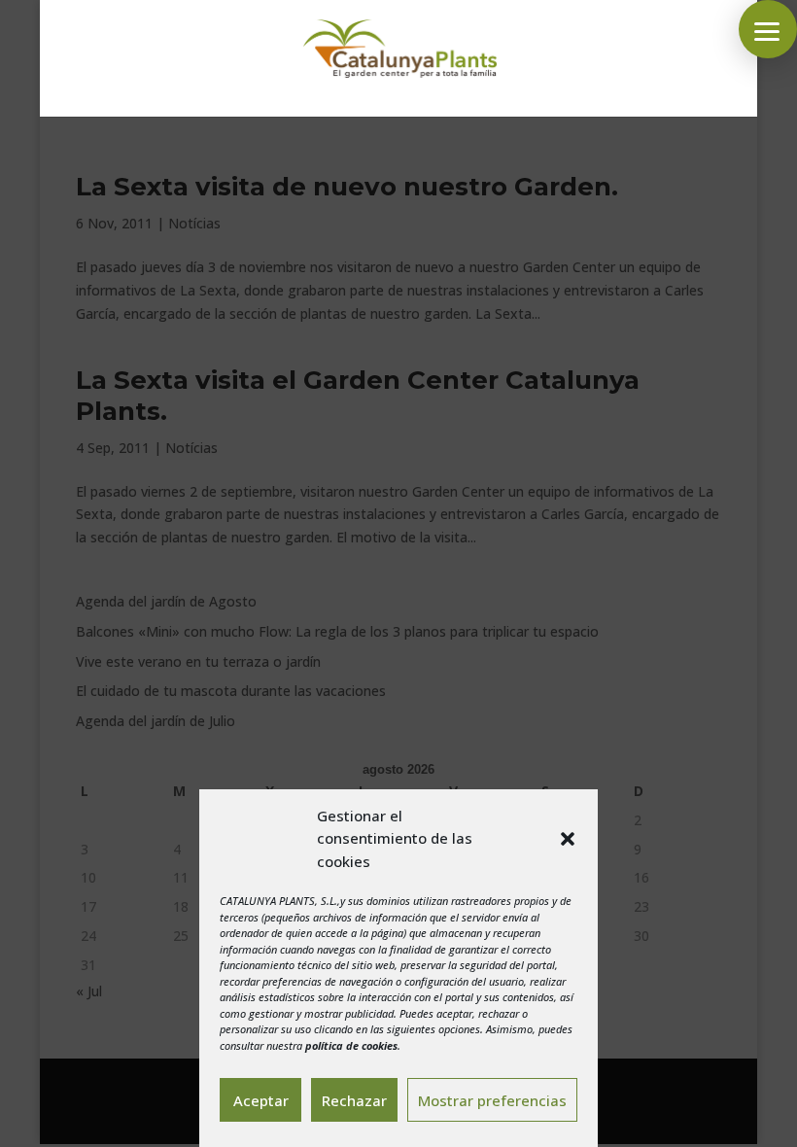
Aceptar (261, 1100)
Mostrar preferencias (492, 1100)
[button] (567, 839)
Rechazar (354, 1100)
